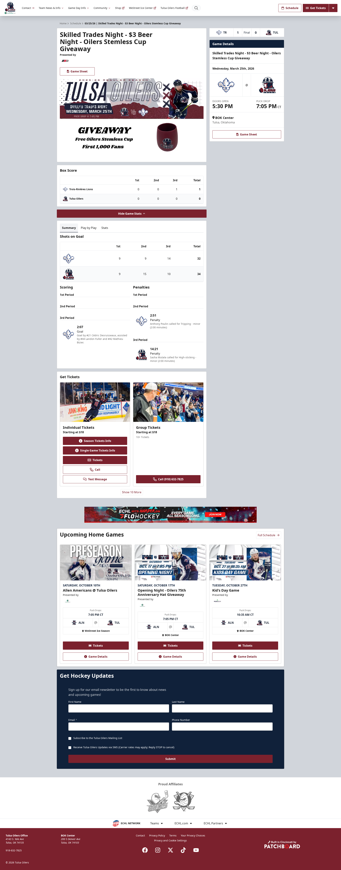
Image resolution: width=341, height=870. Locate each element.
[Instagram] (158, 850)
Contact (26, 8)
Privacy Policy (157, 835)
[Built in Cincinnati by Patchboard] (282, 844)
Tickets (97, 460)
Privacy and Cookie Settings (170, 840)
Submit (170, 759)
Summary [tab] (69, 228)
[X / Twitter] (170, 850)
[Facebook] (145, 850)
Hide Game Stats (130, 214)
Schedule (292, 8)
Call (97, 470)
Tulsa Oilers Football (173, 8)
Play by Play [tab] (88, 228)
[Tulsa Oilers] (10, 8)
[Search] (196, 8)
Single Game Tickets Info (97, 450)
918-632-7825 (14, 850)
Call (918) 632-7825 (170, 479)
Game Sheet (79, 71)
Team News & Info (49, 8)
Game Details (97, 657)
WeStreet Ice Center (141, 8)
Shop (118, 8)
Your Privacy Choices (193, 835)
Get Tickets (318, 8)
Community (100, 8)
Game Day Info (77, 8)
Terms (173, 835)
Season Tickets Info (97, 441)
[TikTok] (183, 850)
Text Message (97, 479)
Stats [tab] (104, 228)
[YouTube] (196, 850)
